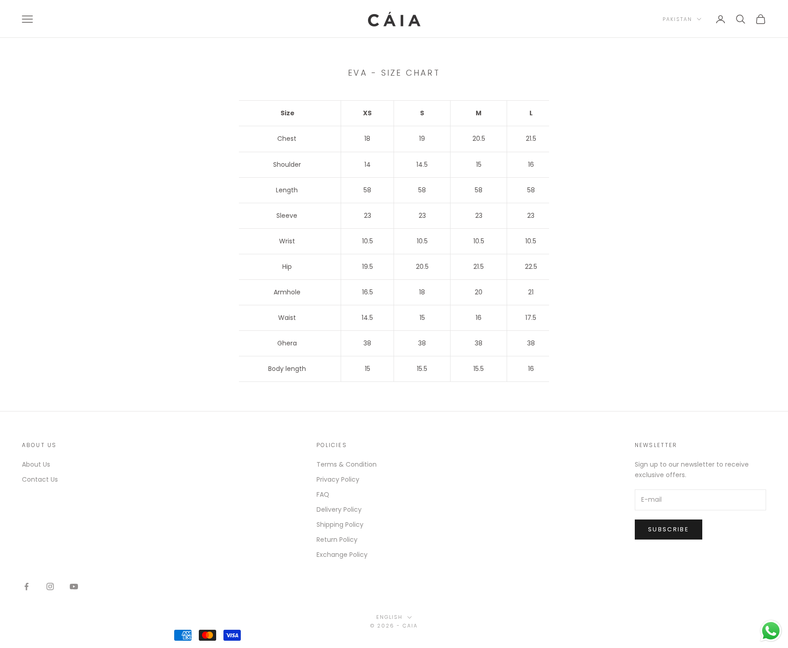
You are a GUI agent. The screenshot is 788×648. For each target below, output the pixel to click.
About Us (36, 464)
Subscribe (668, 529)
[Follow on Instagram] (50, 586)
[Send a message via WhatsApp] (770, 630)
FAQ (322, 494)
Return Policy (337, 539)
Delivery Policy (339, 509)
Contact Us (40, 479)
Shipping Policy (339, 524)
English (389, 617)
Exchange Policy (342, 554)
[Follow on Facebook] (26, 586)
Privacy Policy (337, 479)
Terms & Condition (346, 464)
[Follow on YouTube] (73, 586)
